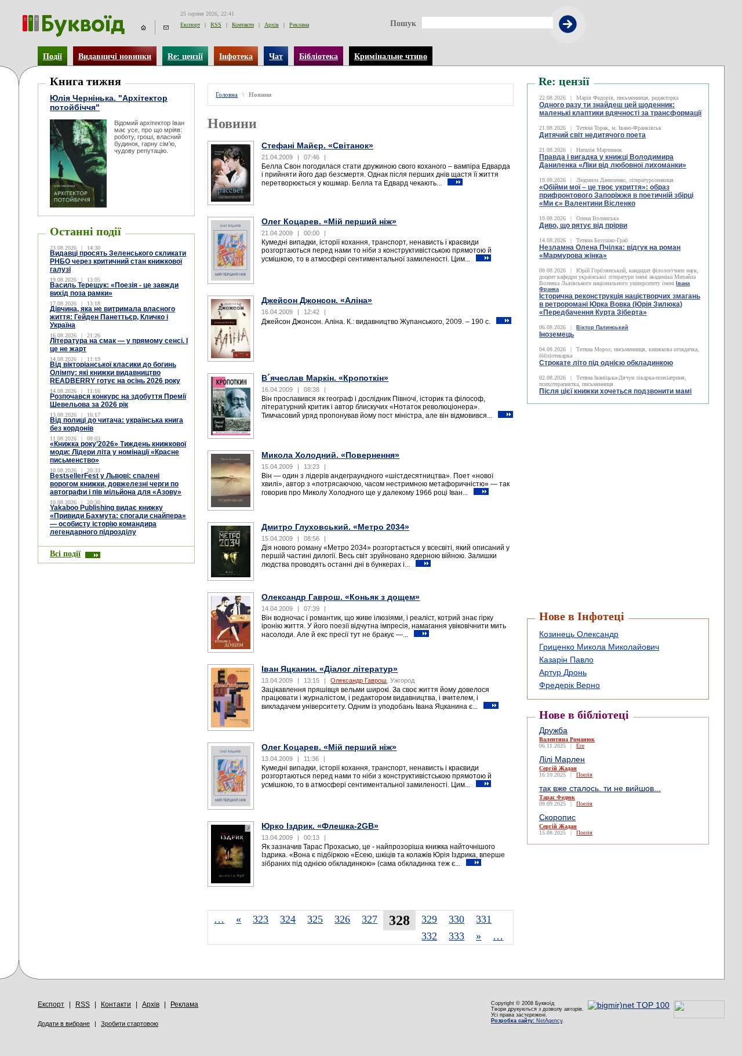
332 (429, 936)
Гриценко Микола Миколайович (599, 646)
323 (260, 919)
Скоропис (557, 817)
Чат (276, 56)
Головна (227, 95)
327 (369, 919)
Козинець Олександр (579, 634)
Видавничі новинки (114, 56)
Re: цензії (185, 56)
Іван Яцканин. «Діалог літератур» (329, 668)
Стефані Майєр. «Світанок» (317, 145)
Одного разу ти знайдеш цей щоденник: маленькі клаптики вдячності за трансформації (620, 109)
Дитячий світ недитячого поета (592, 135)
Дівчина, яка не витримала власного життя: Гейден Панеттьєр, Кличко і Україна (112, 317)
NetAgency (526, 1021)
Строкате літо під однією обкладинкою (606, 363)
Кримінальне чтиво (390, 56)
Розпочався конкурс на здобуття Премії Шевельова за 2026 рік (118, 400)
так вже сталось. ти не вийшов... (600, 788)
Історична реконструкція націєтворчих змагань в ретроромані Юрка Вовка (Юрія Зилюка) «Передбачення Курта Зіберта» (619, 304)
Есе (580, 745)
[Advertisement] (596, 433)
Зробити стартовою (129, 1023)
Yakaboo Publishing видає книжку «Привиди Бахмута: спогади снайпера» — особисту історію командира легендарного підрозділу (118, 520)
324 (288, 919)
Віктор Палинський (602, 327)
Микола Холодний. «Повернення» (330, 455)
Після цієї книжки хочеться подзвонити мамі (615, 391)
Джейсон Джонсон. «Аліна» (316, 300)
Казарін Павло (566, 659)
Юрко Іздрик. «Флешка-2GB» (320, 826)
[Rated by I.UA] (699, 1015)
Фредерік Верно (569, 685)
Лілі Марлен (562, 759)
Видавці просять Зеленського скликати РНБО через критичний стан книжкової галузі (118, 261)
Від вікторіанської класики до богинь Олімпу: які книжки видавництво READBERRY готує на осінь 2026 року (115, 373)
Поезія (584, 774)
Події (52, 56)
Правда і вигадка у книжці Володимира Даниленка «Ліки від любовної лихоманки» (612, 161)
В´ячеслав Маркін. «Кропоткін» (324, 378)
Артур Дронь (563, 672)
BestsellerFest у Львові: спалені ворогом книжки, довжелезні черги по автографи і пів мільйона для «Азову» (115, 484)
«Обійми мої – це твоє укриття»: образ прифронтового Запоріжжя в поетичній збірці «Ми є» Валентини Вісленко (616, 195)
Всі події (65, 553)
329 (429, 919)
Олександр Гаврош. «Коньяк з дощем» (340, 597)
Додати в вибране (64, 1023)
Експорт (190, 24)
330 (456, 919)
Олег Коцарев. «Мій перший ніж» (329, 221)
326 (342, 919)
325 (315, 919)
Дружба (553, 730)
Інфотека (236, 56)
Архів (271, 24)
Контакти (243, 24)
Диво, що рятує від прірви (583, 225)
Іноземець (556, 334)
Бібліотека (318, 56)
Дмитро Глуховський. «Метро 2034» (335, 526)
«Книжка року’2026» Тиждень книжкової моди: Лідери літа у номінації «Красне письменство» (118, 452)
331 (484, 919)
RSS (215, 24)
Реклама (299, 24)
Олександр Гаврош (358, 680)
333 (456, 936)
